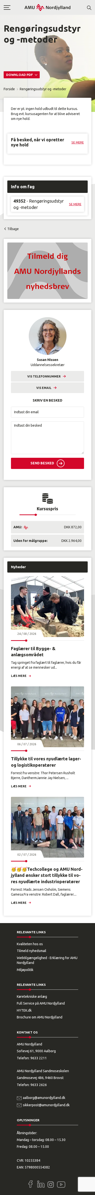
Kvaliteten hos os (30, 944)
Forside (9, 89)
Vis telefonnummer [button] (44, 376)
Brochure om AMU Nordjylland (39, 1017)
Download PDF (20, 74)
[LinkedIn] (41, 1184)
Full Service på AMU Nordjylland (41, 1003)
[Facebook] (30, 1184)
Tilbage (13, 229)
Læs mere (19, 675)
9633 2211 (38, 1058)
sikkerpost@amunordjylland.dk (46, 1105)
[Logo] (47, 7)
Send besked (42, 463)
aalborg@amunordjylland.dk (44, 1098)
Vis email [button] (43, 387)
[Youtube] (61, 1183)
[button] (14, 7)
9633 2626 (38, 1085)
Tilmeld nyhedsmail (31, 951)
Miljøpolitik (25, 970)
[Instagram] (51, 1184)
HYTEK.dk (24, 1010)
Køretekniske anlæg (32, 996)
